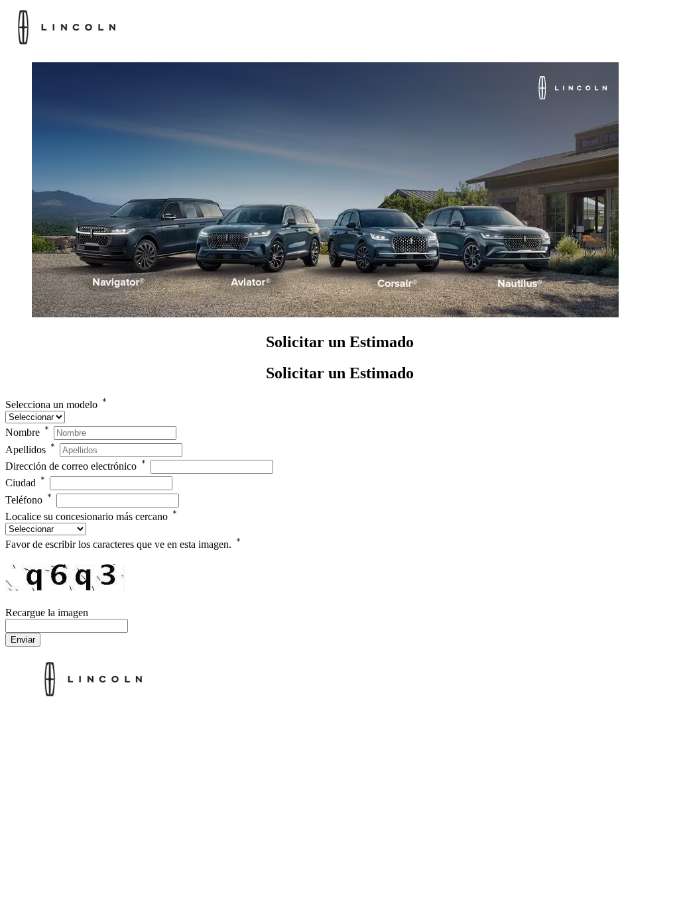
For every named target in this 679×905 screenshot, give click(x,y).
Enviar (23, 640)
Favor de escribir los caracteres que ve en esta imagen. (124, 544)
